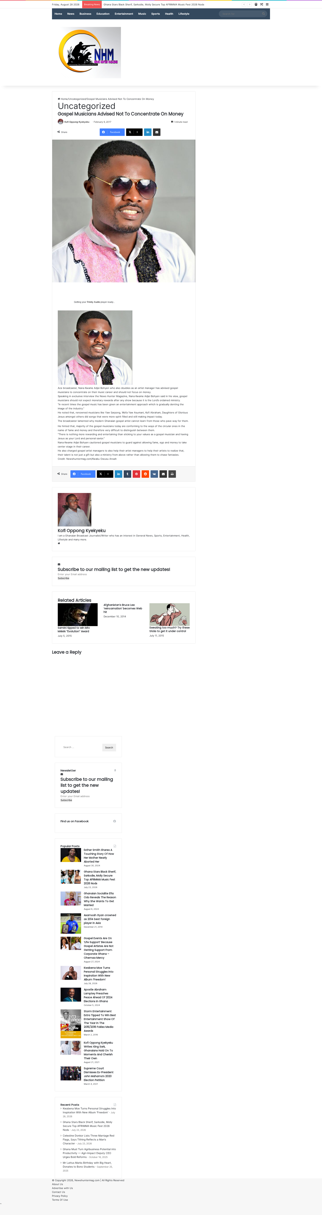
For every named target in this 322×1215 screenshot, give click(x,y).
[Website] (59, 543)
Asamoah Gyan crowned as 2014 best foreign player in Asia (100, 919)
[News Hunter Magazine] (86, 52)
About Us (57, 1184)
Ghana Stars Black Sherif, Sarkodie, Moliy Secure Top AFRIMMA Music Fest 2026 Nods (100, 877)
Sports (155, 13)
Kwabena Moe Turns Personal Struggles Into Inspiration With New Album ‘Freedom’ (98, 973)
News (70, 13)
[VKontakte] (154, 474)
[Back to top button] (0, 1203)
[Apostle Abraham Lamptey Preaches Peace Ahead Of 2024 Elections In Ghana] (71, 989)
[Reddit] (145, 474)
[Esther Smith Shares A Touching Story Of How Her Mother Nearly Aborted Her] (71, 849)
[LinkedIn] (147, 132)
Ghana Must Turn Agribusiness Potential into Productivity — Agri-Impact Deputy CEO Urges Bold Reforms (89, 1153)
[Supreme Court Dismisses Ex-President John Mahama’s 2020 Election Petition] (71, 1068)
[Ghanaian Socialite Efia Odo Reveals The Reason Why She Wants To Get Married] (71, 893)
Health (169, 13)
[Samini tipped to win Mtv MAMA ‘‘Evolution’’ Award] (78, 605)
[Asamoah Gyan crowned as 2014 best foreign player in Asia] (71, 915)
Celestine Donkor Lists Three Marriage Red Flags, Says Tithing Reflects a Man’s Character (88, 1139)
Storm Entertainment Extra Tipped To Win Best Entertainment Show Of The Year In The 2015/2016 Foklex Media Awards (100, 1021)
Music (142, 13)
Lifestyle (184, 13)
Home (58, 13)
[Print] (172, 474)
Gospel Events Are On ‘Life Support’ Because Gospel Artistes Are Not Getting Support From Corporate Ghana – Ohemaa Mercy (98, 948)
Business (85, 13)
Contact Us (58, 1191)
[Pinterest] (136, 474)
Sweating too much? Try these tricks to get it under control (169, 629)
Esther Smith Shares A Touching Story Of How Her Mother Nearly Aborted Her (99, 855)
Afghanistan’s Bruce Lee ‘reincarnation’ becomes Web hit (123, 608)
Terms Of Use (60, 1199)
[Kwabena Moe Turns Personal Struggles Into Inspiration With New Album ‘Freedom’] (71, 967)
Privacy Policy (60, 1195)
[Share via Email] (156, 132)
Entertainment (124, 13)
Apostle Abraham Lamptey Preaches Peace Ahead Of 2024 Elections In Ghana (98, 995)
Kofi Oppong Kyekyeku (76, 121)
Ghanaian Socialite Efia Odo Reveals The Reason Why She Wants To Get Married (100, 899)
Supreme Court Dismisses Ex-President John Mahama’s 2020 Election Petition (98, 1074)
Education (103, 13)
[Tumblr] (127, 474)
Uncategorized (77, 98)
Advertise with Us (62, 1188)
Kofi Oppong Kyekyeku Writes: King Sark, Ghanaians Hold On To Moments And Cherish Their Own (98, 1050)
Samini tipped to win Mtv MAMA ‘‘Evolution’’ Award (74, 629)
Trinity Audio (93, 302)
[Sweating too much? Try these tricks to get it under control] (169, 605)
